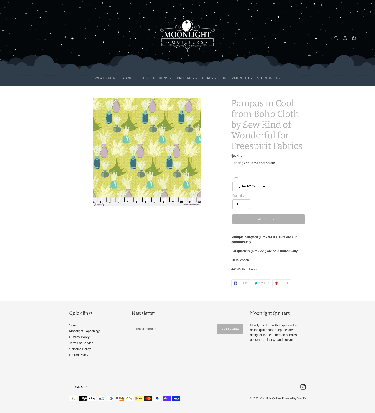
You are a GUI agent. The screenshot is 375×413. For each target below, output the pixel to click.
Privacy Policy (79, 337)
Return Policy (78, 355)
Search (74, 325)
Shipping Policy (80, 349)
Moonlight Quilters (270, 398)
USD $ (78, 387)
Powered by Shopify (294, 398)
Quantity (238, 195)
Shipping (237, 163)
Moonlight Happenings (85, 331)
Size (235, 178)
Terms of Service (81, 343)
